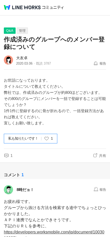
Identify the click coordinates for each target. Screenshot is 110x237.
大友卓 (22, 58)
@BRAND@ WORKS (22, 7)
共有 (102, 156)
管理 (22, 31)
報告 (103, 63)
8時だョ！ (25, 189)
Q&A (9, 31)
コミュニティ (53, 7)
